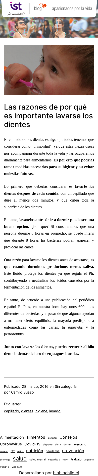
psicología (5, 459)
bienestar (52, 438)
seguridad (54, 459)
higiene (41, 411)
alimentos (35, 437)
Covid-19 (32, 444)
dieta (58, 444)
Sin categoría (66, 386)
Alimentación (12, 437)
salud (20, 458)
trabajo (76, 459)
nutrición (34, 450)
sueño (66, 459)
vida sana (17, 466)
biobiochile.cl (66, 472)
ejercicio (80, 444)
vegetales (89, 459)
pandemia (53, 451)
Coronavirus (11, 444)
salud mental (37, 459)
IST (13, 451)
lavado (55, 411)
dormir (67, 444)
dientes (27, 411)
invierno (4, 451)
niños (20, 451)
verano (4, 466)
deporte (48, 444)
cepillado (11, 411)
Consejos (68, 437)
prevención (73, 450)
